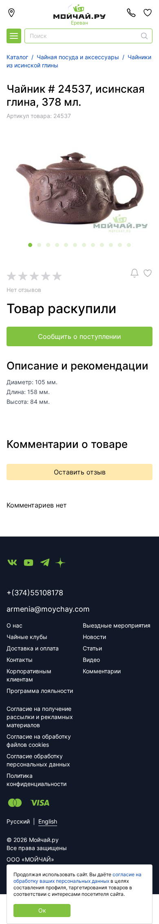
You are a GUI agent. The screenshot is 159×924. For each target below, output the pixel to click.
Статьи (92, 648)
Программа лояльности (40, 690)
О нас (14, 625)
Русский (18, 821)
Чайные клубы (27, 636)
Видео (91, 659)
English (47, 821)
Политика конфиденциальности (36, 779)
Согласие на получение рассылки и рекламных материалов (40, 716)
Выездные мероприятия (116, 625)
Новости (94, 636)
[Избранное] (147, 13)
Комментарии (102, 671)
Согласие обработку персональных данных (38, 760)
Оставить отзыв (80, 472)
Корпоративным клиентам (29, 675)
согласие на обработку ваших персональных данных (77, 877)
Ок (42, 910)
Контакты (20, 659)
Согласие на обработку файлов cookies (39, 740)
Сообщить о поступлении (79, 336)
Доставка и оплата (33, 648)
